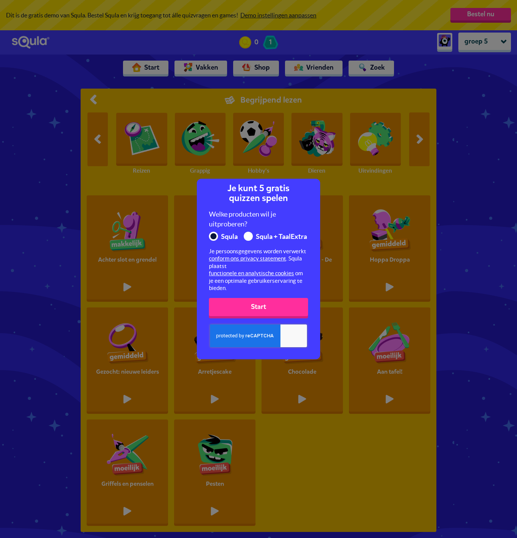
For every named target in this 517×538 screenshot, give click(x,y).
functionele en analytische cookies (251, 273)
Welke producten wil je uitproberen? (242, 219)
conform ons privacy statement (247, 258)
